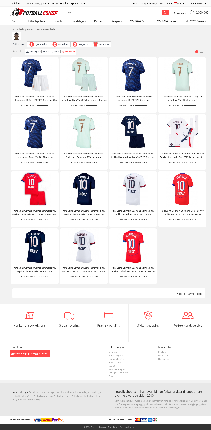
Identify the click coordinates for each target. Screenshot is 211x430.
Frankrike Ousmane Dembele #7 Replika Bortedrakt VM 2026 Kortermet (182, 98)
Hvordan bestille (116, 359)
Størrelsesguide (116, 355)
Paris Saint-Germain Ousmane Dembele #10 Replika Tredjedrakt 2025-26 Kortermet (182, 212)
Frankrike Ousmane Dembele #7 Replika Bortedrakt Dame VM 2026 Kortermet (83, 155)
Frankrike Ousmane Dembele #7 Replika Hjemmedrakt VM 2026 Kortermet (132, 98)
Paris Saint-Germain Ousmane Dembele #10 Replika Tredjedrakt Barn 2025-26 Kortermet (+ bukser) (34, 212)
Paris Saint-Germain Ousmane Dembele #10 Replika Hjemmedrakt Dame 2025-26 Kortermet (34, 269)
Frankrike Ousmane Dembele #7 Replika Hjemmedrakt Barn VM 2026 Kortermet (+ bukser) (34, 98)
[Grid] (196, 51)
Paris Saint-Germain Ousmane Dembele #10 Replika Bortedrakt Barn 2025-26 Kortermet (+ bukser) (182, 155)
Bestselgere (35, 51)
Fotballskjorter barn (43, 396)
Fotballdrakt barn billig (29, 399)
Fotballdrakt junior (81, 396)
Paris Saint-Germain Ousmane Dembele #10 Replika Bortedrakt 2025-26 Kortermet (133, 212)
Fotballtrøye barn (62, 396)
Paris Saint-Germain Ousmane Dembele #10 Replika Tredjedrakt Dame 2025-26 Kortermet (133, 269)
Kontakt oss (114, 352)
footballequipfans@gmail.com (150, 3)
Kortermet (104, 44)
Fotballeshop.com (22, 29)
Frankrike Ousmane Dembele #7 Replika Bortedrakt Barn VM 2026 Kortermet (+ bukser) (84, 98)
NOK (179, 3)
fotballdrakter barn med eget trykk (78, 392)
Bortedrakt (63, 44)
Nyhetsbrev (163, 359)
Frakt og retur (115, 362)
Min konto (198, 3)
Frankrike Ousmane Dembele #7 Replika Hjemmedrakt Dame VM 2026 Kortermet (34, 155)
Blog (111, 376)
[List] (201, 51)
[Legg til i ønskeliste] (54, 90)
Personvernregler (117, 369)
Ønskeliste (163, 355)
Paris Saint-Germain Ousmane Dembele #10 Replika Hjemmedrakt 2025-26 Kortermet (83, 212)
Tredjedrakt (84, 44)
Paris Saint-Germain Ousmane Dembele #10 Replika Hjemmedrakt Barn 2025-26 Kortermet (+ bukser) (133, 155)
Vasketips (113, 365)
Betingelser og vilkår (118, 372)
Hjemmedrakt (42, 44)
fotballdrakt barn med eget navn (45, 392)
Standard (70, 51)
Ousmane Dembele (44, 29)
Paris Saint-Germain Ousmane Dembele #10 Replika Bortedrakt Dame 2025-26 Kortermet (84, 269)
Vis (47, 51)
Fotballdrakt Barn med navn (121, 427)
